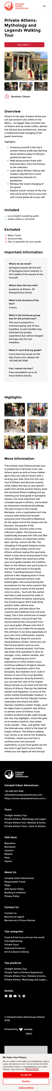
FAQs (7, 885)
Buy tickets (23, 44)
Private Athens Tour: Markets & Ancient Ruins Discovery (26, 822)
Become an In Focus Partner (19, 920)
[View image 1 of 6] (11, 86)
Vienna (8, 861)
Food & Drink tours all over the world (24, 937)
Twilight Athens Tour (15, 815)
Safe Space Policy (14, 889)
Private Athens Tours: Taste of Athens (25, 826)
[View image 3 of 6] (14, 426)
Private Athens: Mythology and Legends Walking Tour (26, 819)
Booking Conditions (15, 892)
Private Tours (11, 944)
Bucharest (10, 847)
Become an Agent (14, 916)
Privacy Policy (11, 896)
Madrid (8, 854)
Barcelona (9, 843)
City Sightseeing (13, 941)
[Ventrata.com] (25, 1029)
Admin (29, 1033)
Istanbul (8, 850)
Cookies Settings (26, 1088)
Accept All (26, 1075)
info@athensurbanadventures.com (23, 795)
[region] (26, 1072)
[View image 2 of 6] (26, 86)
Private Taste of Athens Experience (23, 972)
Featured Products (14, 948)
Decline (26, 1081)
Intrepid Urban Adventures (19, 878)
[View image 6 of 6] (37, 443)
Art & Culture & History (16, 951)
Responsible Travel (14, 881)
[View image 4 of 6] (37, 426)
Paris (7, 857)
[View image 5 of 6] (14, 443)
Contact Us (10, 913)
